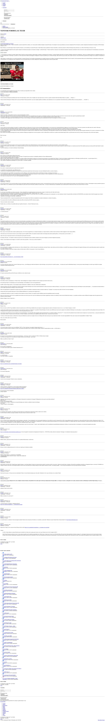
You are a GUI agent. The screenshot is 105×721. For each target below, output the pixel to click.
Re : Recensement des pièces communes (10, 609)
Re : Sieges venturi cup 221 (7, 554)
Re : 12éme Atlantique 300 (7, 570)
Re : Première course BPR (7, 635)
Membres (4, 710)
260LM (4, 564)
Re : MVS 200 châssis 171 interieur (9, 606)
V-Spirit (1, 104)
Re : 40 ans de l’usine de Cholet (8, 616)
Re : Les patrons (5, 648)
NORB (4, 594)
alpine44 (4, 574)
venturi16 (2, 165)
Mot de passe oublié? (7, 15)
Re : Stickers (5, 580)
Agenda (4, 709)
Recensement (5, 705)
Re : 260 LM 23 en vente (7, 622)
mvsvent (1, 142)
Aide (3, 714)
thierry (1, 396)
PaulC (1, 94)
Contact (4, 5)
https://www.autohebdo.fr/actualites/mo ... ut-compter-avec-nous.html (37, 527)
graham (4, 597)
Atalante (1, 383)
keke (3, 669)
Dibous (1, 352)
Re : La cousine (5, 583)
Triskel (5, 33)
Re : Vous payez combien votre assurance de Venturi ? (12, 668)
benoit (4, 610)
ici (6, 355)
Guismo (1, 360)
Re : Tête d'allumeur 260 (7, 596)
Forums (4, 708)
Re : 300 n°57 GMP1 (6, 652)
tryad (1, 477)
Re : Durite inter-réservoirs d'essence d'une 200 (11, 603)
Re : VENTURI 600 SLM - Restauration (10, 563)
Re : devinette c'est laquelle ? (8, 590)
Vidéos (4, 707)
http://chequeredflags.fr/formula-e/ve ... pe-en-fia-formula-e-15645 (11, 256)
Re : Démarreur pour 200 (7, 599)
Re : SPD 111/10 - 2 (6, 671)
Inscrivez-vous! (6, 18)
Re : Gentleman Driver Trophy (8, 632)
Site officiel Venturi (101, 720)
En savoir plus (2, 701)
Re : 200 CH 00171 (6, 629)
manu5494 (2, 270)
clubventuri (5, 571)
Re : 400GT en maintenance (7, 642)
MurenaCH (5, 659)
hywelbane (2, 333)
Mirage (1, 303)
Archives (4, 712)
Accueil (4, 2)
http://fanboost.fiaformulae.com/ (72, 519)
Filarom (4, 577)
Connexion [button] (4, 7)
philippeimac (2, 112)
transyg (1, 152)
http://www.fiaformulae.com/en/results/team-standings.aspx (10, 431)
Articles (4, 3)
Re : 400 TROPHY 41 (6, 665)
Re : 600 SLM (5, 567)
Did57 (4, 620)
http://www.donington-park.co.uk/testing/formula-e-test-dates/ (11, 363)
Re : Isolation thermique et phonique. (9, 593)
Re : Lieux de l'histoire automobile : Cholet (10, 678)
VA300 (1, 228)
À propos (4, 4)
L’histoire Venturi (6, 711)
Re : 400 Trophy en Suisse (7, 658)
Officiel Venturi (5, 27)
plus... (1, 543)
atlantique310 (2, 343)
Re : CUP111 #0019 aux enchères (8, 619)
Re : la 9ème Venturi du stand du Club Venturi (11, 639)
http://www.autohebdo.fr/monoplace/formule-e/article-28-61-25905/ (12, 388)
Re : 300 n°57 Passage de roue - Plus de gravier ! (11, 645)
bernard (1, 436)
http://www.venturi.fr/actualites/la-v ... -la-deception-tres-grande (11, 504)
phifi (3, 558)
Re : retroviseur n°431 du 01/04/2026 (9, 675)
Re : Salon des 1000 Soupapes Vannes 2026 (10, 655)
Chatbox (4, 713)
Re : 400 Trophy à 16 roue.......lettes (9, 626)
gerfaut (1, 180)
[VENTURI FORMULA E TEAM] (6, 43)
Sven (1, 429)
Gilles (4, 555)
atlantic (4, 561)
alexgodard (2, 189)
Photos (4, 706)
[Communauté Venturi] (4, 0)
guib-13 (4, 672)
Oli (1, 122)
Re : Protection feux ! (6, 573)
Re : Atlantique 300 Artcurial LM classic (10, 557)
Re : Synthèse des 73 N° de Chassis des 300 (10, 586)
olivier (1, 470)
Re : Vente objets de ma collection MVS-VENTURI (12, 560)
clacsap (1, 516)
